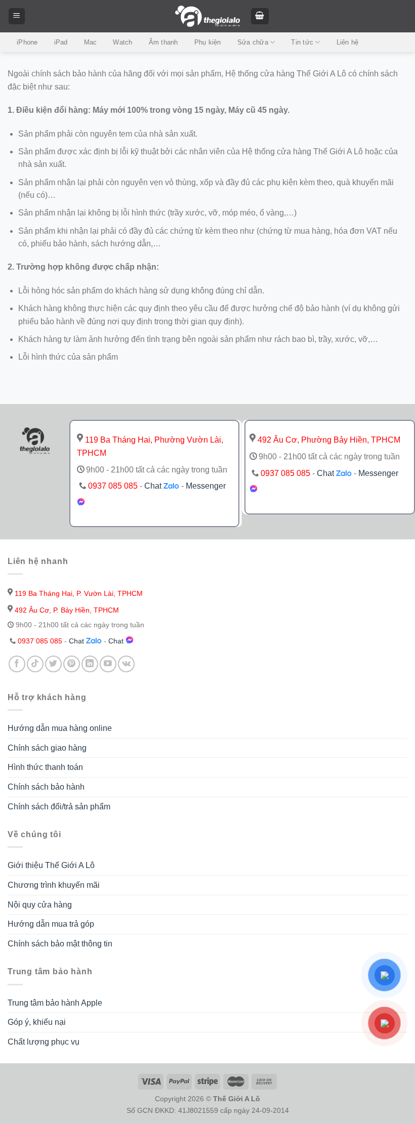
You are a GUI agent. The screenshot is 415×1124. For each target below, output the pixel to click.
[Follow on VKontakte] (126, 664)
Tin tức (302, 42)
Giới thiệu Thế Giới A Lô (51, 865)
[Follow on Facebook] (17, 664)
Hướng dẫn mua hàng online (60, 728)
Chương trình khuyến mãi (54, 885)
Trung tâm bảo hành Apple (55, 1003)
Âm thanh (163, 42)
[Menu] (17, 16)
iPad (61, 42)
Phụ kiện (207, 42)
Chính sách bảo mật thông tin (60, 943)
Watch (122, 42)
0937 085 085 (113, 486)
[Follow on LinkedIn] (89, 664)
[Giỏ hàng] (260, 16)
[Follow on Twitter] (53, 664)
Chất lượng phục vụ (43, 1041)
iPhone (27, 42)
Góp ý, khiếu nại (37, 1022)
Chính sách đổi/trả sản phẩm (59, 806)
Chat (153, 486)
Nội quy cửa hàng (40, 904)
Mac (90, 42)
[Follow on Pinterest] (71, 664)
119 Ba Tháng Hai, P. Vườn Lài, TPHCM (78, 593)
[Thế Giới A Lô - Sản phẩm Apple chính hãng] (207, 16)
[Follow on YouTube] (108, 664)
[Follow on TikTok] (35, 664)
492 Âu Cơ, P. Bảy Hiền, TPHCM (66, 610)
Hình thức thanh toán (45, 767)
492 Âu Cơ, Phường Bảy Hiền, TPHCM (328, 440)
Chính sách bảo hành (46, 787)
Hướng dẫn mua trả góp (51, 924)
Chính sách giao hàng (47, 748)
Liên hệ (348, 42)
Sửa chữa (252, 42)
